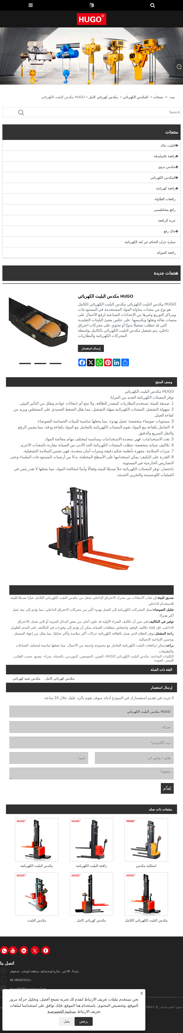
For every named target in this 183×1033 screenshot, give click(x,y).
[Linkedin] (24, 950)
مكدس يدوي (167, 167)
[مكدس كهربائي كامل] (91, 893)
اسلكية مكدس (146, 866)
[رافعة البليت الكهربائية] (91, 838)
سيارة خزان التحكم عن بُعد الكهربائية (150, 242)
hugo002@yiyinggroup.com (28, 989)
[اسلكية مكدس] (146, 838)
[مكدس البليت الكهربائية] (37, 838)
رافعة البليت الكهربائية (91, 866)
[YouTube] (13, 950)
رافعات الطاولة (165, 199)
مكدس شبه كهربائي (27, 678)
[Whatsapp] (4, 950)
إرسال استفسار (90, 348)
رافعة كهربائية (166, 188)
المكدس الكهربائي (135, 97)
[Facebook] (45, 950)
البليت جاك (168, 145)
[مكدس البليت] (37, 893)
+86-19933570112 (21, 980)
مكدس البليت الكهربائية (36, 866)
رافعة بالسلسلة (165, 156)
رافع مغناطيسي (165, 210)
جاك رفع (170, 231)
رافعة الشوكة (166, 252)
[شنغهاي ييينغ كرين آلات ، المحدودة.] (91, 19)
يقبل (67, 1021)
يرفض (83, 1021)
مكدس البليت (36, 920)
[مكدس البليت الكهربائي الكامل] (146, 893)
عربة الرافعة (167, 220)
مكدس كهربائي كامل (103, 97)
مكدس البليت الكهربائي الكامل (146, 920)
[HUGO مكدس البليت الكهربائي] (40, 327)
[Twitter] (34, 950)
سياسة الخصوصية (61, 1011)
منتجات (158, 97)
